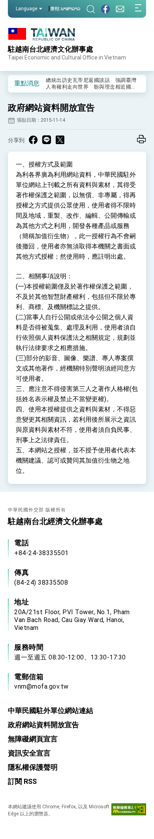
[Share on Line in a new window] (46, 139)
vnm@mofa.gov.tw (41, 686)
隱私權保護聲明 (33, 767)
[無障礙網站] (128, 811)
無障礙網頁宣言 (33, 739)
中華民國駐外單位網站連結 (50, 710)
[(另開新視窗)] (105, 9)
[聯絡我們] (120, 9)
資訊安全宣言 (29, 753)
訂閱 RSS (22, 781)
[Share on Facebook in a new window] (33, 139)
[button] (20, 83)
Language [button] (26, 8)
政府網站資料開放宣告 (43, 724)
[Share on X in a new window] (60, 139)
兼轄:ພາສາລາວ (65, 8)
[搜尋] (90, 9)
